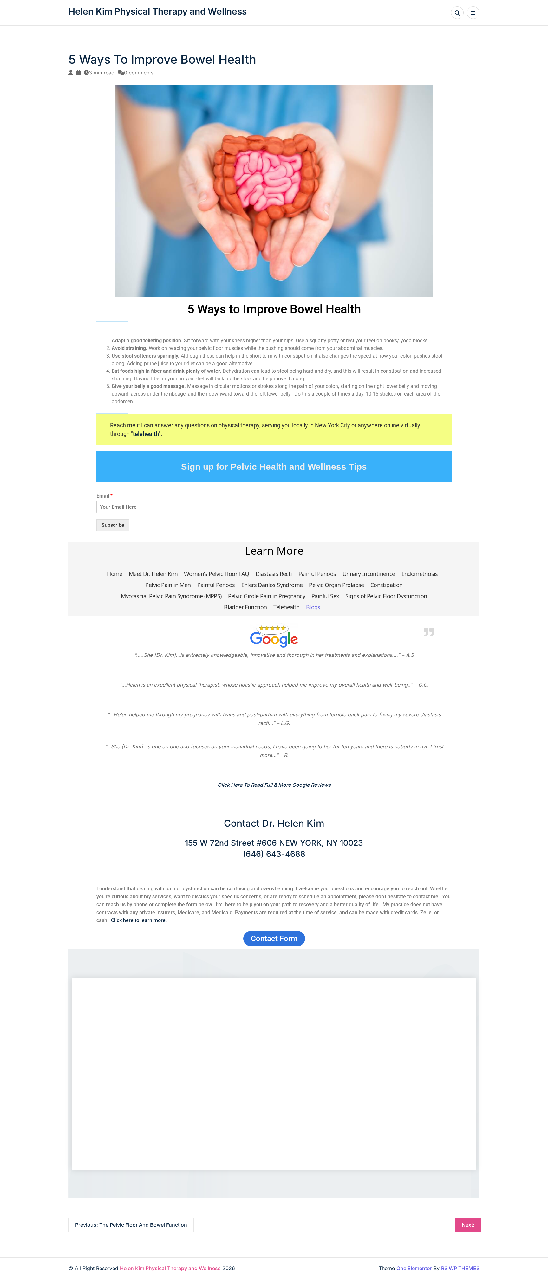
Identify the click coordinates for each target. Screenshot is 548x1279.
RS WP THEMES (460, 1268)
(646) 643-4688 (274, 854)
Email (104, 496)
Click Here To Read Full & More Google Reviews (274, 785)
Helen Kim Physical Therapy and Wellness (157, 11)
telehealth (146, 433)
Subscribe (112, 525)
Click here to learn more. (139, 920)
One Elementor (414, 1268)
